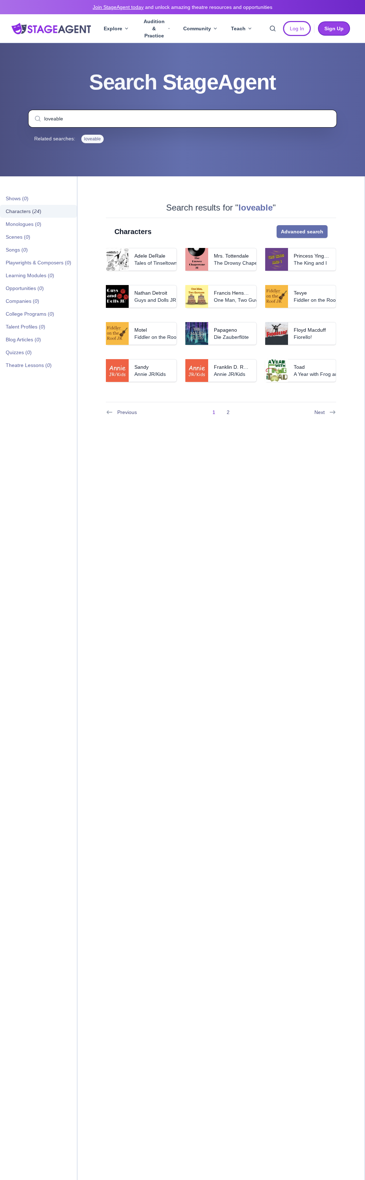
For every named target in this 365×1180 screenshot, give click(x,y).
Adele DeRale (149, 256)
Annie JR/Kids (150, 374)
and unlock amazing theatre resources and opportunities (182, 7)
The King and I (310, 263)
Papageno (225, 330)
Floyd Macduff (310, 330)
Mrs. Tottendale (231, 256)
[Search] (273, 28)
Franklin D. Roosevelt (238, 367)
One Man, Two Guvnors (241, 300)
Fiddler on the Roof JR (319, 300)
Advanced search (302, 231)
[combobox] (182, 118)
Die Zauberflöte (231, 337)
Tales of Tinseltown (155, 263)
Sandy (141, 367)
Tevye (300, 293)
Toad (299, 367)
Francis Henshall (233, 293)
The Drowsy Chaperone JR (244, 263)
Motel (140, 330)
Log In (297, 28)
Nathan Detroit (150, 293)
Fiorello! (303, 337)
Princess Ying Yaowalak (320, 256)
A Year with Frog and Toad (323, 374)
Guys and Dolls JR (155, 300)
